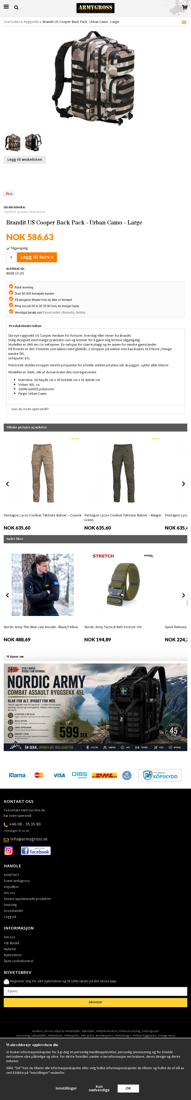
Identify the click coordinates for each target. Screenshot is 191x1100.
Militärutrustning (129, 1031)
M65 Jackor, (88, 1035)
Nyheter (10, 949)
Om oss (9, 893)
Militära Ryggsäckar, (145, 1035)
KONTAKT (11, 875)
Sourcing (10, 905)
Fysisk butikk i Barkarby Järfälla (64, 312)
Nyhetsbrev (13, 955)
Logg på (10, 917)
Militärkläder (72, 1031)
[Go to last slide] (8, 484)
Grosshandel (13, 911)
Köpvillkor (11, 887)
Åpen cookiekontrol (18, 961)
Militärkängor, (123, 1035)
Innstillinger (66, 1089)
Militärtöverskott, (107, 1031)
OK (128, 1089)
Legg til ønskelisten (24, 160)
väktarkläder (38, 1035)
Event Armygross (17, 881)
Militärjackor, (72, 1035)
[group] (43, 482)
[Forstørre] (95, 79)
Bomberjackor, (105, 1035)
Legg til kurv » (36, 257)
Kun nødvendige (99, 1089)
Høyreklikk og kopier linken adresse (24, 212)
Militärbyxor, (55, 1035)
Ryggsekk (31, 22)
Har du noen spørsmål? (30, 409)
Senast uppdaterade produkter (27, 899)
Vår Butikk (11, 943)
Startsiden (12, 22)
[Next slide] (183, 484)
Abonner (95, 1002)
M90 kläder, (89, 1031)
